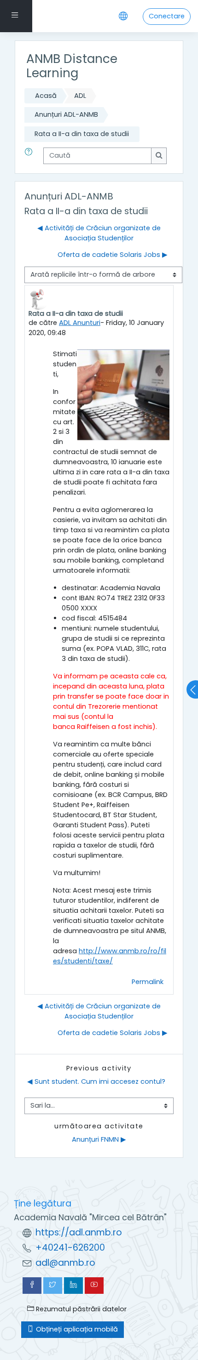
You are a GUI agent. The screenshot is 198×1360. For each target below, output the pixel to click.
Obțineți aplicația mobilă (76, 1329)
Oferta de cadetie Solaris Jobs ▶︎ (113, 254)
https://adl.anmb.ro (78, 1232)
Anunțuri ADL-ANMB (66, 114)
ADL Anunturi (79, 322)
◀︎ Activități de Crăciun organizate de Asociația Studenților (99, 233)
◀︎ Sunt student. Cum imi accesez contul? (96, 1081)
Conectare (167, 16)
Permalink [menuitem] (147, 981)
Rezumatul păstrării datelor (80, 1309)
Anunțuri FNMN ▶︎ (99, 1139)
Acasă (46, 95)
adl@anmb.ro (65, 1263)
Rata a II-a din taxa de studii (82, 133)
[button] (30, 156)
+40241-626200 (70, 1247)
